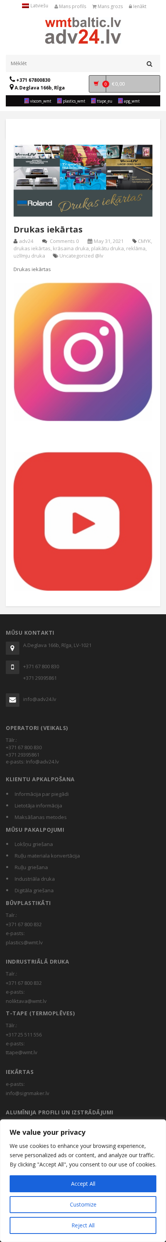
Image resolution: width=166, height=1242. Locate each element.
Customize (83, 1204)
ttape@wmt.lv (21, 1052)
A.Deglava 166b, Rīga (39, 87)
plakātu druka (107, 248)
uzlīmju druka (29, 255)
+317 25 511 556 (24, 1034)
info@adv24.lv (39, 699)
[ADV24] (83, 29)
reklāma (136, 248)
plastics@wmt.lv (24, 942)
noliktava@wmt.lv (26, 1001)
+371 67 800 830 (41, 666)
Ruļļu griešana (31, 867)
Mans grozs (110, 6)
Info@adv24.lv (42, 761)
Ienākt (139, 6)
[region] (83, 1180)
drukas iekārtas (32, 248)
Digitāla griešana (34, 890)
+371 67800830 (32, 80)
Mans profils (72, 6)
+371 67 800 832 (24, 924)
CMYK (144, 241)
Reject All (83, 1225)
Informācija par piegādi (42, 793)
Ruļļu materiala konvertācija (47, 855)
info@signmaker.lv (27, 1093)
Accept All (83, 1183)
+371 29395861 (40, 677)
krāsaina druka (71, 248)
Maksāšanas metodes (41, 817)
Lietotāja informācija (38, 805)
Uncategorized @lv (81, 255)
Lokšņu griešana (34, 844)
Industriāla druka (35, 878)
